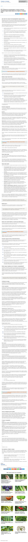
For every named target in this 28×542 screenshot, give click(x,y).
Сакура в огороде (5, 1)
